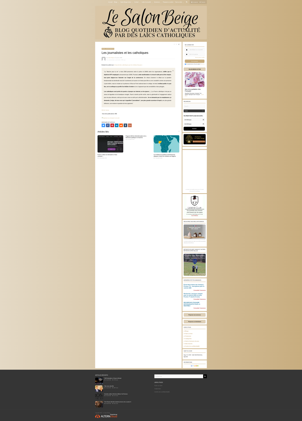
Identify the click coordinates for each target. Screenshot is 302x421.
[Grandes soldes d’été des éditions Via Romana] (99, 399)
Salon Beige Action (125, 2)
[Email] (130, 125)
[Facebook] (108, 125)
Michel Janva (105, 110)
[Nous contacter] (193, 366)
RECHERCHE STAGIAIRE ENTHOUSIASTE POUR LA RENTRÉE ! (192, 304)
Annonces (157, 2)
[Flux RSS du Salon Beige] (196, 366)
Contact (136, 2)
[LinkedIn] (116, 125)
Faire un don (189, 333)
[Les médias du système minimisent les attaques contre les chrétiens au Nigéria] (166, 152)
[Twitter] (103, 125)
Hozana (198, 191)
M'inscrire (202, 64)
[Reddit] (121, 125)
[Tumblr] (125, 125)
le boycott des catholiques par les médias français (128, 65)
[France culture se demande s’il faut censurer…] (110, 152)
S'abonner (157, 389)
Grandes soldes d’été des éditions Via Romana (116, 394)
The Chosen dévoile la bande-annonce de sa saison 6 (117, 401)
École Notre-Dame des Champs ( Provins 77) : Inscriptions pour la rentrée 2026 (194, 286)
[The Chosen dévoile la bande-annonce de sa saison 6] (99, 407)
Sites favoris (188, 343)
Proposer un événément (194, 321)
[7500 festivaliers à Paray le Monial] (99, 383)
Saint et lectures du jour (192, 341)
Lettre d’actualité (146, 2)
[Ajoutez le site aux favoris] (194, 366)
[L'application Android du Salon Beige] (197, 366)
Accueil (110, 2)
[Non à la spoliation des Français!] (194, 86)
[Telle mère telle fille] (99, 391)
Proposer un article (168, 2)
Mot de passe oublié (199, 57)
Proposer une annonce (195, 314)
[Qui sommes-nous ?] (191, 366)
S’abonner (188, 336)
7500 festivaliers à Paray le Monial (112, 378)
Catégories (188, 338)
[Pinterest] (112, 125)
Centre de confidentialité (192, 346)
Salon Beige (111, 57)
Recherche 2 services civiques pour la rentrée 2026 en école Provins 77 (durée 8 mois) (193, 295)
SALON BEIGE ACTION (195, 69)
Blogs (115, 2)
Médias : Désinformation (108, 48)
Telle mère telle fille (109, 386)
